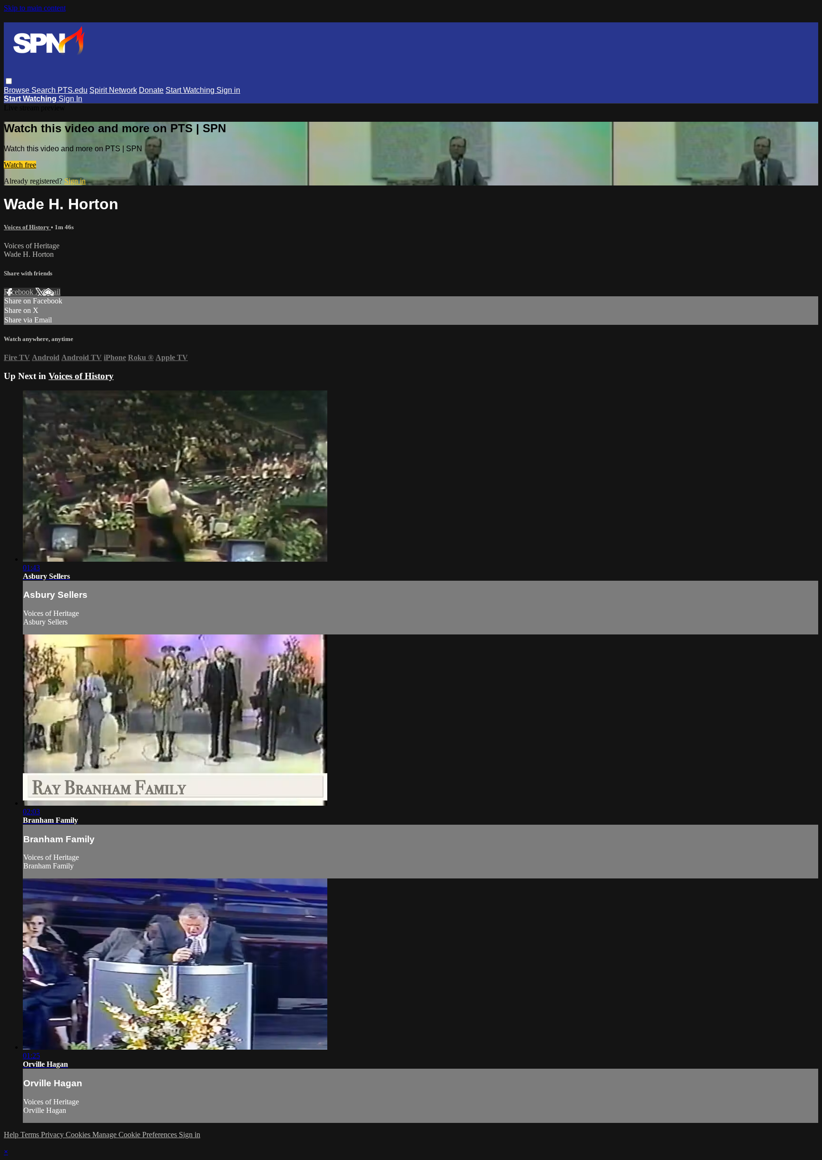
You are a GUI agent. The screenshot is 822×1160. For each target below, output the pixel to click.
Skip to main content (35, 8)
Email (51, 292)
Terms (30, 1135)
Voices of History (27, 227)
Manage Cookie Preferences (135, 1135)
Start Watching (191, 90)
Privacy (53, 1135)
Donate (151, 90)
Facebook (19, 292)
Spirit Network (113, 90)
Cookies (79, 1135)
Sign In (70, 99)
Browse (17, 90)
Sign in (228, 90)
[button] (9, 81)
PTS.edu (73, 90)
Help (12, 1135)
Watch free (20, 165)
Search (44, 90)
